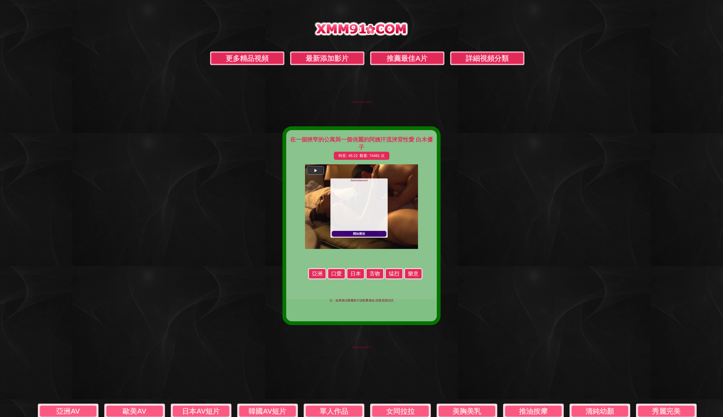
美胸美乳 (467, 411)
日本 (355, 274)
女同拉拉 (400, 411)
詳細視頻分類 (487, 58)
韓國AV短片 (267, 411)
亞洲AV (68, 411)
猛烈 (394, 274)
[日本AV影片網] (361, 33)
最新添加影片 (327, 58)
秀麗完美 (666, 411)
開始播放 (359, 233)
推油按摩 (533, 411)
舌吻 (375, 274)
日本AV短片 (201, 411)
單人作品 (334, 411)
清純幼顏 (600, 411)
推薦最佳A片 (407, 58)
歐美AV (134, 411)
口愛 (336, 274)
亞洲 (317, 274)
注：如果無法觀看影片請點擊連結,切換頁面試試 (361, 300)
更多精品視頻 (247, 58)
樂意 (413, 274)
